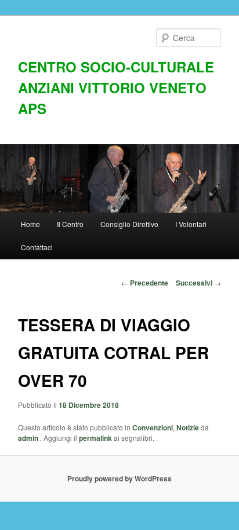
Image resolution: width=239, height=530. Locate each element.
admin (29, 438)
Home (30, 224)
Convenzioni (152, 427)
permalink (95, 438)
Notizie (187, 427)
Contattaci (37, 247)
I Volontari (191, 224)
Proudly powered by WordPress (119, 478)
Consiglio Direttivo (129, 224)
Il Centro (70, 224)
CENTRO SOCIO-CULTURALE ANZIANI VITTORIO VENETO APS (116, 87)
